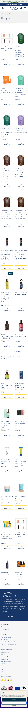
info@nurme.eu (5, 629)
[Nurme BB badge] (10, 689)
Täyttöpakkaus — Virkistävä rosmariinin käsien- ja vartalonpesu (6, 214)
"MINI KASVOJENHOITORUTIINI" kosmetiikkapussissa (6, 536)
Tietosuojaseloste (6, 676)
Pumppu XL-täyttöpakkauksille (6, 461)
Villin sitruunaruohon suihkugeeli (7, 336)
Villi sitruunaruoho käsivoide (20, 461)
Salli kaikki (14, 699)
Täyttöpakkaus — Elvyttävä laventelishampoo (21, 131)
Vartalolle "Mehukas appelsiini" (19, 574)
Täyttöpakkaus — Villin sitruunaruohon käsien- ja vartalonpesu (21, 214)
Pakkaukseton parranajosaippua (20, 423)
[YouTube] (8, 680)
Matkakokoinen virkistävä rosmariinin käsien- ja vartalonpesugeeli (21, 255)
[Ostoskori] (21, 8)
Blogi (2, 663)
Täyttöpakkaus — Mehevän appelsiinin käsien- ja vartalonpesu (20, 172)
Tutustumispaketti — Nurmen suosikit (6, 48)
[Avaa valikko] (25, 8)
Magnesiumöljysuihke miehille (21, 293)
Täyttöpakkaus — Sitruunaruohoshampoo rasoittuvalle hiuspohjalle (21, 51)
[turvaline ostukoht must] (4, 689)
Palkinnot (3, 654)
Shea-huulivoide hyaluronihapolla (7, 91)
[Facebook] (2, 680)
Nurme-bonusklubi (6, 637)
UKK (2, 671)
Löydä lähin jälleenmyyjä (8, 642)
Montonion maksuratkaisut (8, 644)
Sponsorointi (4, 657)
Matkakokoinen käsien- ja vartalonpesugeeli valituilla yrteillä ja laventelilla (7, 255)
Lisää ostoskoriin (7, 63)
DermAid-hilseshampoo (20, 335)
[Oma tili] (2, 8)
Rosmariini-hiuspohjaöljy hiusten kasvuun (6, 424)
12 (14, 351)
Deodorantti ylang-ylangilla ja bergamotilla (20, 385)
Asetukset (14, 705)
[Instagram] (5, 680)
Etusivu (3, 14)
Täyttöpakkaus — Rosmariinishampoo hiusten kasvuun (6, 132)
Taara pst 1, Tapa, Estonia (8, 627)
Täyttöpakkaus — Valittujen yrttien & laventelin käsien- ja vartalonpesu (6, 173)
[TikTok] (11, 680)
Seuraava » (19, 351)
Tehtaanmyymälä (6, 661)
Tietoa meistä (5, 652)
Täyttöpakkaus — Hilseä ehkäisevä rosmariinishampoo (21, 92)
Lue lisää (10, 616)
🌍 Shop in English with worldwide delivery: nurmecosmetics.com (13, 2)
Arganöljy (4, 573)
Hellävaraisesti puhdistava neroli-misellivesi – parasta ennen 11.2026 (6, 297)
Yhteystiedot (4, 659)
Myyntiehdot (4, 674)
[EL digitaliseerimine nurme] (20, 689)
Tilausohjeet (4, 639)
